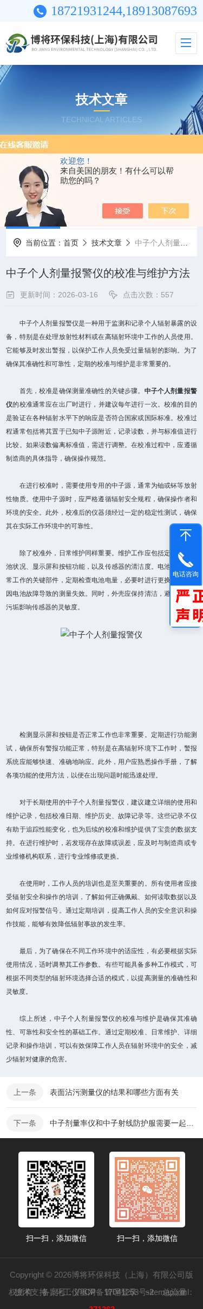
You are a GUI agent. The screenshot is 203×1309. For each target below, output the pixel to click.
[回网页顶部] (186, 535)
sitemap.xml (167, 1292)
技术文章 (106, 242)
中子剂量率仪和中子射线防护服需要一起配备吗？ (123, 1123)
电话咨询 (186, 574)
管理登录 (120, 1292)
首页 (70, 242)
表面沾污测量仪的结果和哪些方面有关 (114, 1092)
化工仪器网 (75, 1292)
